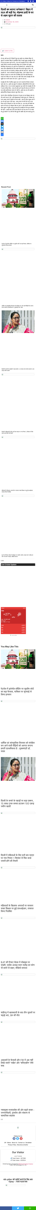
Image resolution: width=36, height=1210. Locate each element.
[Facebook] (28, 1)
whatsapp (30, 1208)
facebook (6, 1208)
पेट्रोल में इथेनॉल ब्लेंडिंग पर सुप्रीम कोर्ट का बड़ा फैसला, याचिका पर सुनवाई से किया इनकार (17, 691)
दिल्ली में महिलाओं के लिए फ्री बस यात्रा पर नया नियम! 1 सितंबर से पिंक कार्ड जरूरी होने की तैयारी (17, 858)
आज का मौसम (14, 635)
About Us (9, 1)
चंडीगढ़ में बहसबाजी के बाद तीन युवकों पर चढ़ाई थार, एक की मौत (18, 1014)
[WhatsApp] (18, 118)
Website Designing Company (26, 1164)
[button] (2, 4)
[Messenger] (18, 129)
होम (1, 1)
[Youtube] (33, 1)
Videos (4, 1)
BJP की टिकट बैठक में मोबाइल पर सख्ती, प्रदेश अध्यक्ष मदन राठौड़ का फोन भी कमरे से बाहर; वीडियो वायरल (17, 555)
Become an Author (22, 1145)
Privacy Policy (12, 1145)
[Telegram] (18, 126)
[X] (18, 123)
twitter (18, 1208)
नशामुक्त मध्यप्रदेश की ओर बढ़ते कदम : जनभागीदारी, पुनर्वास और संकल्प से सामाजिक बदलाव (17, 1112)
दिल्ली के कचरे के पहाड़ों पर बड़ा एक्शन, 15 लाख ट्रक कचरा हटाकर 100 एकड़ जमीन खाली (17, 803)
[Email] (18, 132)
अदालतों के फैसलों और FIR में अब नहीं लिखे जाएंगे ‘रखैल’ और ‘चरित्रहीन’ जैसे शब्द (17, 1063)
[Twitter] (31, 1)
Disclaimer (22, 1)
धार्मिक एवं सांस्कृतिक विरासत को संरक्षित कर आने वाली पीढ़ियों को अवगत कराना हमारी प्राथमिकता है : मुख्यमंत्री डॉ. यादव (17, 306)
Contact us (15, 1)
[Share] (18, 134)
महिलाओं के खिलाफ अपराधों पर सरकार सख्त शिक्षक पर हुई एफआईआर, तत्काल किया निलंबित (17, 908)
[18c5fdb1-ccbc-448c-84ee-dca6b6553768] (18, 139)
